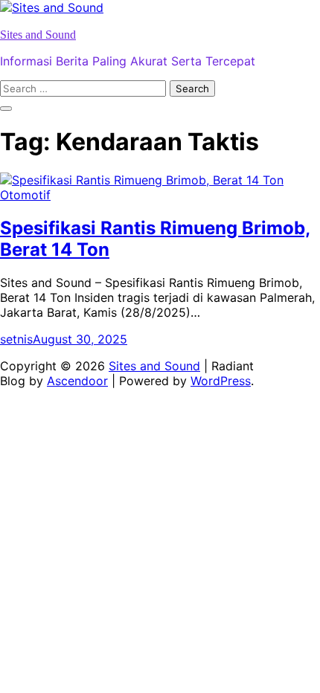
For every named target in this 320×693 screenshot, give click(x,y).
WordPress (221, 380)
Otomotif (25, 194)
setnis (16, 339)
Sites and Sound (38, 34)
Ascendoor (77, 380)
